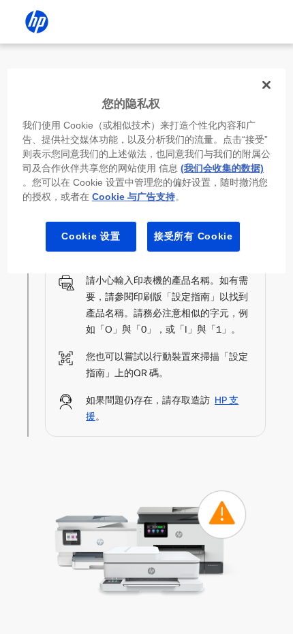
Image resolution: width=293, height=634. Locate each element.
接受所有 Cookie (193, 236)
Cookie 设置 (90, 236)
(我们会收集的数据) (222, 168)
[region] (146, 171)
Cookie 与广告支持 (133, 196)
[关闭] (266, 85)
